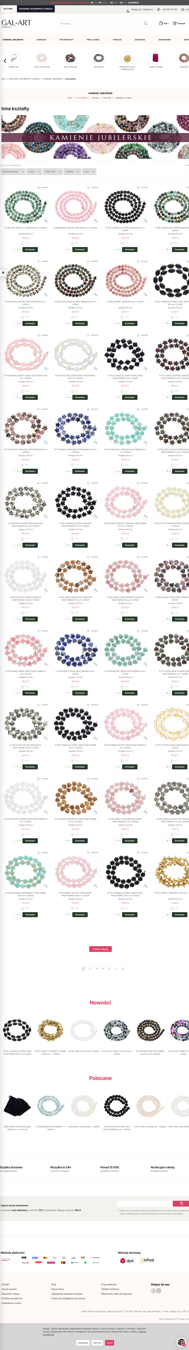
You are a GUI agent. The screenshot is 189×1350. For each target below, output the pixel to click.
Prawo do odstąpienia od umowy (68, 1298)
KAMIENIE (13, 40)
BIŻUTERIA (8, 9)
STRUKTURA (50, 171)
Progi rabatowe (109, 1284)
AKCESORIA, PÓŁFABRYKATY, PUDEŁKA (36, 9)
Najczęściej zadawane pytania (66, 1293)
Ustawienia (83, 1342)
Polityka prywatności (11, 1298)
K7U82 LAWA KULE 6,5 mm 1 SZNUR (84, 1051)
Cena (86, 171)
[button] (5, 61)
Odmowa (97, 1342)
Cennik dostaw (9, 1289)
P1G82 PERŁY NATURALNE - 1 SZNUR (84, 1126)
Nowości (100, 1002)
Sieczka (95, 97)
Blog (53, 1284)
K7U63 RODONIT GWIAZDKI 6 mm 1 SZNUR (125, 301)
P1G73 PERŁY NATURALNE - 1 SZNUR (150, 1126)
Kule (70, 97)
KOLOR (31, 171)
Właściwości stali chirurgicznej (116, 1293)
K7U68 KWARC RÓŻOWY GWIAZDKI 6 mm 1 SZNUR (75, 228)
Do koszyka (30, 249)
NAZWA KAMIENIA (10, 171)
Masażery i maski (123, 97)
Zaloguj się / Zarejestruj (142, 9)
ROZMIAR (70, 171)
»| (122, 968)
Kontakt (5, 1284)
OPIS (27, 243)
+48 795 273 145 (169, 9)
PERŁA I (93, 40)
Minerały (107, 97)
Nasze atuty (57, 1289)
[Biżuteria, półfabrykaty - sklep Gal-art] (17, 22)
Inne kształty (82, 97)
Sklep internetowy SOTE (169, 1319)
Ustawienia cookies (11, 1303)
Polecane (100, 1078)
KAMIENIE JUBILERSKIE (100, 93)
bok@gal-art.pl (175, 1311)
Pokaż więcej (100, 949)
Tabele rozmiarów (110, 1289)
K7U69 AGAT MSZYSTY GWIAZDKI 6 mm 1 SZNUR (25, 228)
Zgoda (110, 1342)
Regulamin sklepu (10, 1293)
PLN (165, 23)
